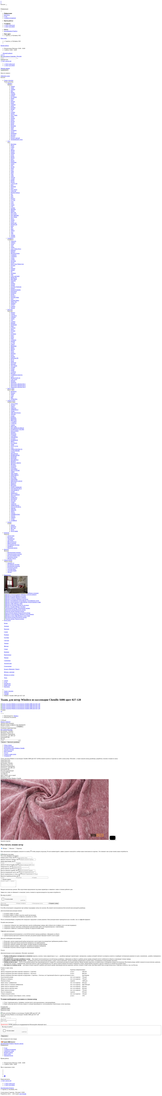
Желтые (6, 646)
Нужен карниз (6, 879)
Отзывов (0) (7, 755)
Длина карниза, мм (6, 868)
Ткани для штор (8, 691)
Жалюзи (12, 848)
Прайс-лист (7, 685)
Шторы (4, 848)
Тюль (5, 677)
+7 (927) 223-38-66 (9, 26)
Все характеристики (6, 729)
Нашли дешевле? (5, 721)
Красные (6, 629)
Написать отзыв (5, 1008)
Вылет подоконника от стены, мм (10, 874)
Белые (6, 623)
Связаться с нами (9, 1051)
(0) (1, 711)
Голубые (6, 637)
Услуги (6, 752)
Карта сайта (7, 1054)
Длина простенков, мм (7, 861)
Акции (6, 680)
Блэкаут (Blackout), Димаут (11, 669)
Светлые (6, 640)
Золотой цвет (8, 663)
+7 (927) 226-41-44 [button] (6, 1080)
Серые (6, 649)
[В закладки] (1, 713)
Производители (8, 1055)
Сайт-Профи (22, 1094)
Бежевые (6, 652)
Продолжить (4, 1036)
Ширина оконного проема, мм (9, 859)
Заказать (3, 742)
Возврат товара (8, 1052)
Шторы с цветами (9, 672)
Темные (6, 643)
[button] (4, 38)
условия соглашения (10, 18)
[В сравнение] (3, 713)
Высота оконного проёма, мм (9, 870)
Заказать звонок (5, 68)
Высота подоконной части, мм (10, 872)
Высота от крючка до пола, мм (10, 876)
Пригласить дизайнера (13, 742)
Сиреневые (7, 660)
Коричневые (7, 655)
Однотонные (7, 666)
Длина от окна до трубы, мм (9, 865)
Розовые (6, 634)
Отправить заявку (53, 903)
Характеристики (9, 746)
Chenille (6, 694)
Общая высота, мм (6, 866)
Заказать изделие (9, 749)
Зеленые (6, 626)
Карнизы (19, 848)
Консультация (8, 751)
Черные (6, 657)
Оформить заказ (5, 76)
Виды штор (7, 620)
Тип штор (3, 856)
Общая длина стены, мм (8, 857)
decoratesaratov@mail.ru (10, 31)
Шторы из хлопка (9, 675)
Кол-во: (3, 738)
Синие (6, 632)
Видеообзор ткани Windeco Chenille (14, 748)
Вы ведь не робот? (6, 895)
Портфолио (7, 683)
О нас (5, 16)
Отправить (20, 726)
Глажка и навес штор (10, 754)
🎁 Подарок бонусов (8, 1042)
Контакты (7, 15)
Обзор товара (8, 745)
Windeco (6, 692)
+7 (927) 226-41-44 (9, 25)
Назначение (7, 575)
